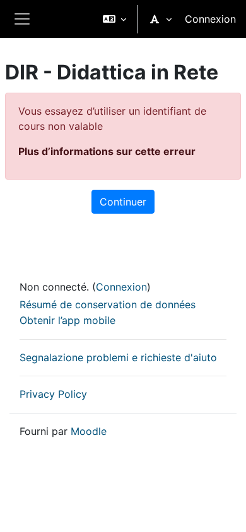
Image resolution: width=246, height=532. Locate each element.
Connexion (210, 19)
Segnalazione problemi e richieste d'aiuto (118, 357)
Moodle (89, 431)
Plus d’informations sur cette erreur (107, 151)
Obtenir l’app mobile (67, 320)
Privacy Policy (53, 394)
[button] (114, 19)
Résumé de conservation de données (108, 304)
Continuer (123, 201)
